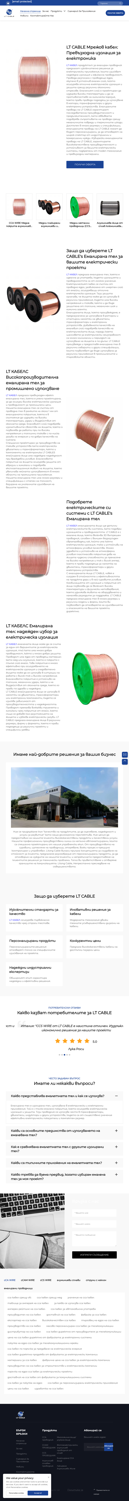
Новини (24, 15)
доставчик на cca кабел (60, 1314)
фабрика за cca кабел (93, 1314)
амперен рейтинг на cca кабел (26, 1309)
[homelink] (9, 12)
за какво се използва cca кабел (72, 1303)
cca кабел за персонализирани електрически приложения (83, 1383)
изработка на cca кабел (49, 1388)
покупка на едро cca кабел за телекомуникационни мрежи (43, 1343)
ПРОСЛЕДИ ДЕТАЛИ (19, 207)
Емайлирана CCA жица (65, 1459)
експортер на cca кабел (22, 1320)
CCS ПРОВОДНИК (49, 1454)
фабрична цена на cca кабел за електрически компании (76, 1360)
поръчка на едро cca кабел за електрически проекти (40, 1371)
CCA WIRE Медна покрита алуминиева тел (19, 225)
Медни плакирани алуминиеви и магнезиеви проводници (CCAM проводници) (49, 225)
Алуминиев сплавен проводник (47, 1463)
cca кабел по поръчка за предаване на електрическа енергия (45, 1348)
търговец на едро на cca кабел (100, 1320)
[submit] (120, 3)
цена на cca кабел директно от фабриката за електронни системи (50, 1337)
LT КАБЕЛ (72, 65)
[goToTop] (125, 762)
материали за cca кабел (22, 1360)
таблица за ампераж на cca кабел (28, 1303)
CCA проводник (47, 1438)
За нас (45, 11)
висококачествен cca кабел (59, 1320)
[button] (59, 1055)
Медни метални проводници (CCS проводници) (79, 225)
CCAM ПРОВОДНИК (49, 1446)
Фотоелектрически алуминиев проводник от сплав (67, 1449)
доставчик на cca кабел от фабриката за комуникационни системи (49, 1377)
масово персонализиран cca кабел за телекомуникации (79, 1326)
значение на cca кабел (81, 1297)
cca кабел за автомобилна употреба (73, 1309)
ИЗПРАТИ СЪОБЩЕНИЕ (94, 1254)
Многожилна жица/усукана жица (66, 1438)
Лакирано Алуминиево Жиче (66, 1467)
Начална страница (30, 11)
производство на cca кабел (24, 1326)
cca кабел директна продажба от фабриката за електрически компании (53, 1354)
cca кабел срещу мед (49, 1297)
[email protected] (22, 1)
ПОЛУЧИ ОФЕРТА (115, 13)
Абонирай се (108, 1447)
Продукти (56, 11)
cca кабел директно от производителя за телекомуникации (83, 1331)
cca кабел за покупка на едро (25, 1383)
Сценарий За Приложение (81, 11)
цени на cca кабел (18, 1388)
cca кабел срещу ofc (19, 1297)
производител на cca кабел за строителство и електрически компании (52, 1365)
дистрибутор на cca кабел (24, 1331)
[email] (125, 755)
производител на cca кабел (24, 1314)
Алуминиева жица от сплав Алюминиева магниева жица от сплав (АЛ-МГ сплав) (110, 225)
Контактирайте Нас (42, 15)
